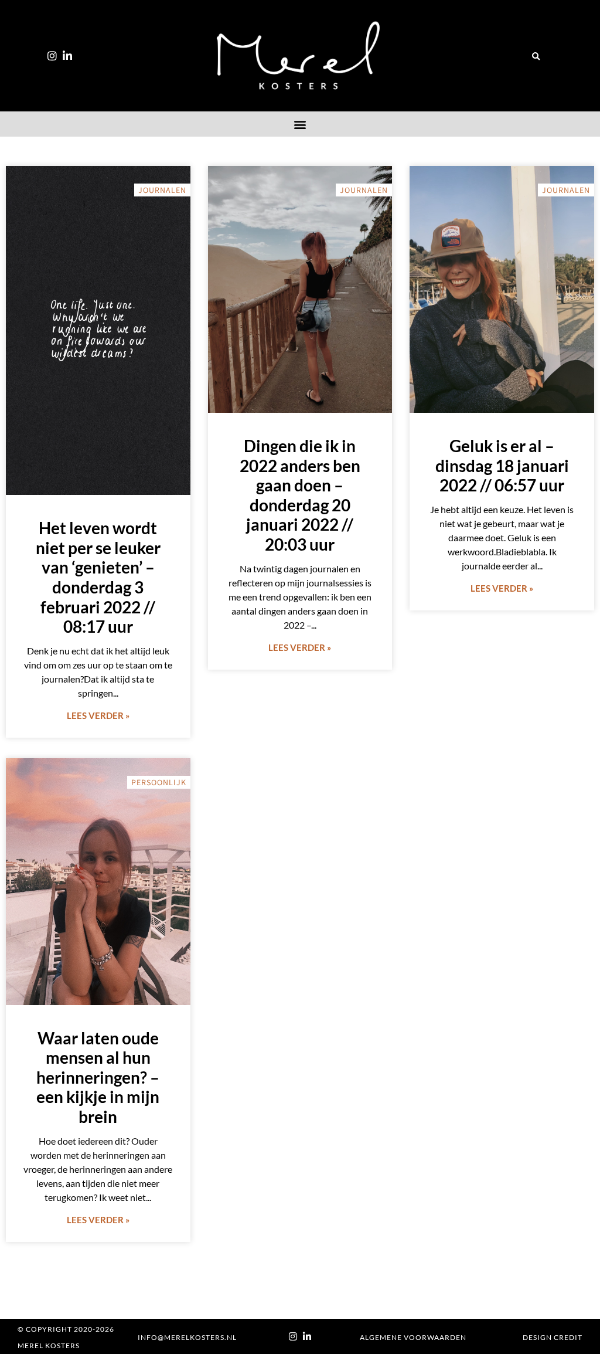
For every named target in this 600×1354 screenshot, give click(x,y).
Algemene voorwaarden (413, 1337)
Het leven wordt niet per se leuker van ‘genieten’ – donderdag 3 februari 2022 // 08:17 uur (98, 577)
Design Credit (552, 1337)
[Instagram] (52, 55)
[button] (536, 57)
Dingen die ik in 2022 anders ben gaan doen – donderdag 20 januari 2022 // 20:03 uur (300, 495)
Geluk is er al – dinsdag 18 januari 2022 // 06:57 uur (502, 465)
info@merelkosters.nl (187, 1337)
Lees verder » (98, 715)
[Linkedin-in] (67, 55)
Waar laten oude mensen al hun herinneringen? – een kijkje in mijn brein (97, 1077)
